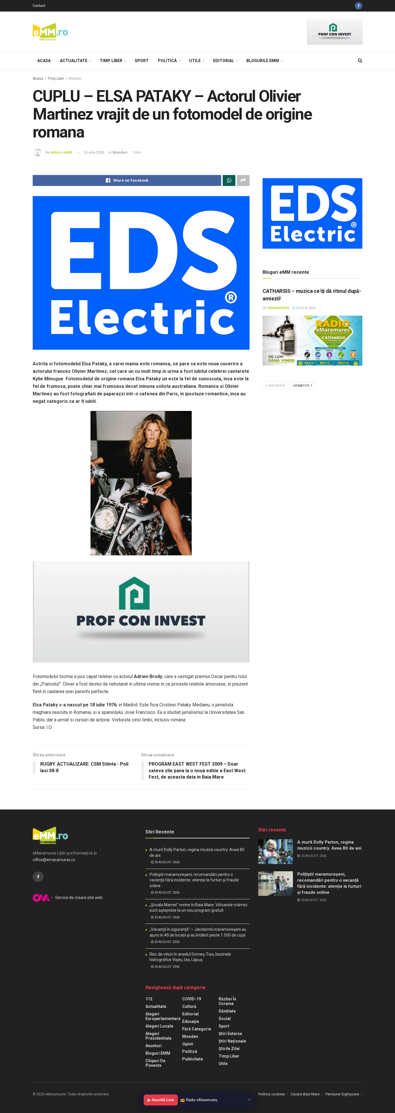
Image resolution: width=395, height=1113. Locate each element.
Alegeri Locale (159, 1026)
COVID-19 (191, 999)
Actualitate (73, 60)
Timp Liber (111, 60)
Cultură (189, 1006)
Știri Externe (230, 1033)
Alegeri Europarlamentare (162, 1016)
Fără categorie (196, 1029)
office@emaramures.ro (54, 859)
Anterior (276, 386)
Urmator (301, 386)
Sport (142, 60)
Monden (75, 79)
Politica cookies (271, 1094)
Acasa (44, 60)
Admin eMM (61, 152)
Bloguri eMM (157, 1053)
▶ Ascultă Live (161, 1100)
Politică (167, 60)
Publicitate (192, 1059)
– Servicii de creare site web (76, 897)
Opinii (187, 1044)
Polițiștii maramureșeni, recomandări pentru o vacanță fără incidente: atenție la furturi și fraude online (194, 880)
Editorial (223, 60)
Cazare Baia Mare (305, 1094)
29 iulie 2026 (305, 308)
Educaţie (190, 1021)
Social (225, 1018)
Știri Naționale (232, 1041)
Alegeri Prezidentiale (158, 1036)
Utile (195, 60)
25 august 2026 (167, 862)
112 (148, 999)
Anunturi (153, 1045)
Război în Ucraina (227, 1001)
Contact (39, 6)
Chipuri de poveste (155, 1063)
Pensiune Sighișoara (342, 1094)
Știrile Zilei (229, 1048)
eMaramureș (278, 308)
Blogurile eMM (262, 60)
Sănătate (227, 1011)
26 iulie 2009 (94, 152)
